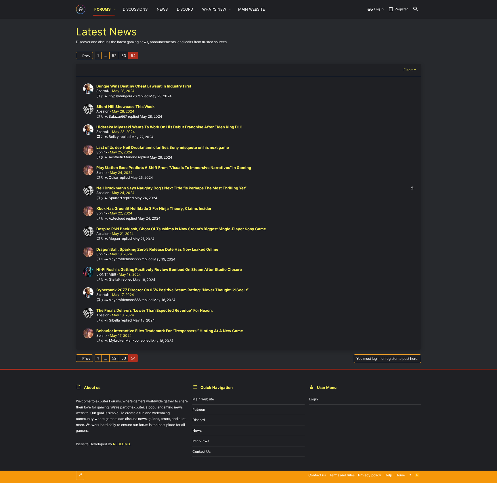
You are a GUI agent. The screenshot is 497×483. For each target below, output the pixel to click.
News (197, 430)
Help (388, 475)
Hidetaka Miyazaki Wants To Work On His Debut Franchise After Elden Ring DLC (169, 127)
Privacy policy (369, 475)
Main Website (203, 399)
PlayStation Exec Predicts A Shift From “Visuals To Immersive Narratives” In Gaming (173, 167)
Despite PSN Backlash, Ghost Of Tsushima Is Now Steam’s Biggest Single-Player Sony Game (181, 229)
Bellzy (114, 137)
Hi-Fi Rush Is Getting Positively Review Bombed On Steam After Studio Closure (169, 269)
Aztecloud (117, 218)
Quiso (113, 178)
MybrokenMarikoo (124, 341)
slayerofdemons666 (125, 259)
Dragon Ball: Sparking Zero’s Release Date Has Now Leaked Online (157, 249)
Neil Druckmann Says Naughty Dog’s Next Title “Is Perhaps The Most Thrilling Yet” (171, 188)
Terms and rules (342, 475)
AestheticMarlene (123, 157)
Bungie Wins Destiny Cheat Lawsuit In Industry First (143, 86)
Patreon (198, 409)
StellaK (115, 280)
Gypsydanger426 (123, 96)
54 (133, 55)
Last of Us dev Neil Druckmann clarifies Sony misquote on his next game (162, 147)
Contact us (201, 451)
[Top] (410, 475)
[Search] (415, 9)
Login (313, 399)
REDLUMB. (122, 444)
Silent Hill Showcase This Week (125, 106)
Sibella (114, 320)
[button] (114, 9)
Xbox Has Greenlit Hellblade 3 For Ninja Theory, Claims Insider (153, 208)
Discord (198, 420)
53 (123, 55)
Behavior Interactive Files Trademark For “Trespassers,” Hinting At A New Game (169, 330)
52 (114, 55)
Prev (86, 56)
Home (400, 475)
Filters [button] (408, 70)
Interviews (200, 441)
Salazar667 (118, 117)
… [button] (105, 55)
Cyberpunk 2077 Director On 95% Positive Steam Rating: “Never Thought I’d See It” (172, 290)
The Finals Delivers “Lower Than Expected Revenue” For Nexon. (154, 310)
